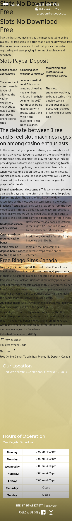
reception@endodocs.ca (50, 13)
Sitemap (51, 506)
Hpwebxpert (34, 506)
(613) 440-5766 (49, 9)
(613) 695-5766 (49, 4)
